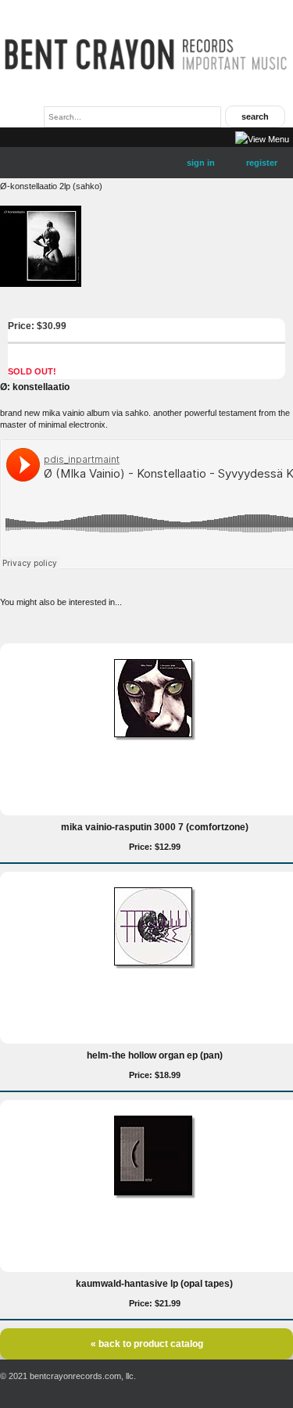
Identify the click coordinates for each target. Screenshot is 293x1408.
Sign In (201, 162)
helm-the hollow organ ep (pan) (155, 1055)
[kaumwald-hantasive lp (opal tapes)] (154, 1195)
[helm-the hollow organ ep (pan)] (154, 965)
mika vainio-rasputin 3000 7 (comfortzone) (154, 827)
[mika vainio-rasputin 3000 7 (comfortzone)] (154, 737)
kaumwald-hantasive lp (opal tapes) (154, 1283)
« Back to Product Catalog (147, 1343)
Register (261, 162)
